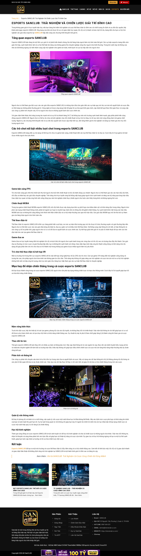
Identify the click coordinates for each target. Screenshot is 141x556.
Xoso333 (103, 545)
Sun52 (97, 545)
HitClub (50, 545)
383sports (85, 545)
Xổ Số (89, 9)
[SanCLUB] (23, 9)
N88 (55, 545)
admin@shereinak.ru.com (107, 528)
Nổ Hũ (95, 9)
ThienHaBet (71, 545)
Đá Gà (108, 9)
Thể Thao (74, 9)
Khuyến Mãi (124, 9)
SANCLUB (103, 518)
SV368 (64, 545)
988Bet (78, 545)
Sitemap (97, 534)
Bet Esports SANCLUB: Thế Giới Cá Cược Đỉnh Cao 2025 (30, 489)
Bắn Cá (101, 9)
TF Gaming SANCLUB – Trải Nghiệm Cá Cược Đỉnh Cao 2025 (68, 489)
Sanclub (14, 530)
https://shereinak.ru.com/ (109, 531)
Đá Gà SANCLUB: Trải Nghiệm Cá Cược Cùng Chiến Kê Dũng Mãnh (76, 456)
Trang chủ (15, 18)
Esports (115, 9)
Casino (82, 9)
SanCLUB (65, 9)
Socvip (92, 545)
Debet (59, 545)
